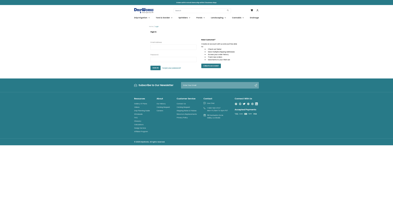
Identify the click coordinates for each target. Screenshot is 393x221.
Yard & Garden (163, 17)
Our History (161, 104)
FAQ (136, 117)
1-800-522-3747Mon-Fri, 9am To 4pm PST (217, 109)
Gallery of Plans (140, 104)
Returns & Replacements (187, 114)
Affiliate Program (141, 131)
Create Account (211, 66)
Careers (160, 110)
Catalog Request (163, 107)
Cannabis (236, 17)
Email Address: (156, 42)
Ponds (199, 17)
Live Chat (211, 103)
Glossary (137, 121)
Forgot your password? (171, 68)
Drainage (254, 17)
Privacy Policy (182, 117)
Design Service (140, 128)
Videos (136, 107)
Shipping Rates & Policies (186, 110)
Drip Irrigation (140, 17)
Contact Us (181, 104)
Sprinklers (183, 17)
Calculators (138, 124)
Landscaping (217, 17)
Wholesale (138, 114)
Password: (154, 55)
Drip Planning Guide (142, 110)
